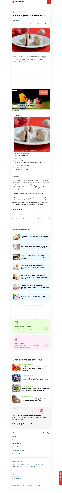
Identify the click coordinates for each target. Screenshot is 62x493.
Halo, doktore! (16, 446)
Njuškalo (43, 464)
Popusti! (19, 466)
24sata (14, 466)
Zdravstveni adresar (18, 450)
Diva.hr (32, 464)
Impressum (15, 476)
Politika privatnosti (17, 481)
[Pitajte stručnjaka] (60, 478)
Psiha (14, 436)
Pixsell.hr (25, 466)
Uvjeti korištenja (16, 478)
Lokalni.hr (37, 464)
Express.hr (32, 466)
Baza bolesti (16, 454)
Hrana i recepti (16, 443)
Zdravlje (14, 432)
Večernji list (15, 464)
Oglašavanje (15, 474)
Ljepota (14, 439)
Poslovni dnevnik (24, 464)
